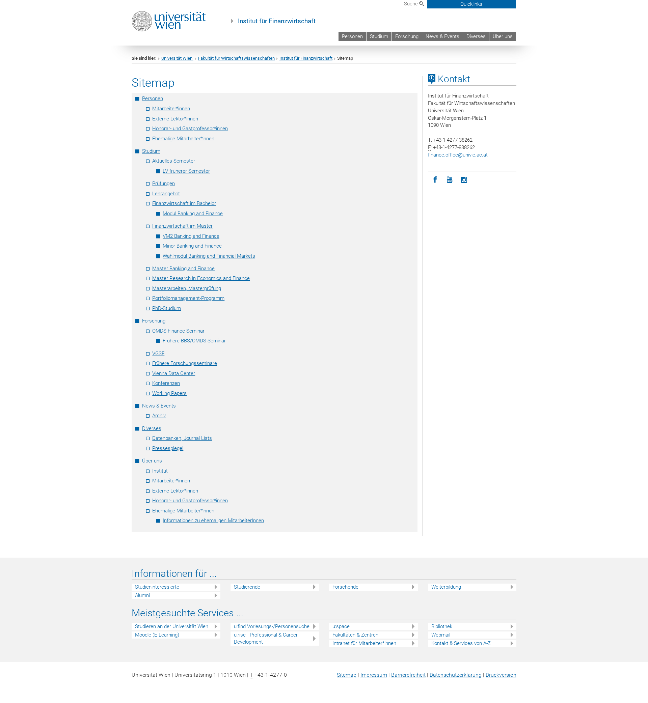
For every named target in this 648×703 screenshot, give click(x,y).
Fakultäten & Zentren (355, 635)
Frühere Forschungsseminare (184, 363)
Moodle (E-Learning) (157, 635)
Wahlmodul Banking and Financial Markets (209, 256)
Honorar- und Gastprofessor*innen (190, 128)
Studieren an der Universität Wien (171, 626)
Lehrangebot (166, 194)
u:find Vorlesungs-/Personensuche (271, 626)
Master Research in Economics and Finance (201, 278)
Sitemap (346, 675)
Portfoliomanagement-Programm (188, 298)
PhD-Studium (166, 308)
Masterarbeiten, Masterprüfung (186, 288)
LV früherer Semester (186, 171)
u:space (341, 626)
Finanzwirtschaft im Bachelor (184, 203)
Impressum (373, 675)
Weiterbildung (446, 587)
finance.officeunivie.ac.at (458, 155)
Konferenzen (166, 383)
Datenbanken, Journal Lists (182, 438)
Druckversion (501, 675)
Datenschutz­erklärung (456, 675)
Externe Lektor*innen (175, 119)
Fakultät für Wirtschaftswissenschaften (236, 58)
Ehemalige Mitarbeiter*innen (183, 139)
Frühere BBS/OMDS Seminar (194, 341)
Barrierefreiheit (408, 675)
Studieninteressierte (157, 587)
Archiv (159, 416)
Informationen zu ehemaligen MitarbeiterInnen (213, 520)
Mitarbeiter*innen (171, 109)
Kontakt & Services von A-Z (461, 643)
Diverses (476, 36)
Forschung (406, 36)
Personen (352, 36)
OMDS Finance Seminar (178, 331)
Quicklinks (471, 4)
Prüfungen (163, 183)
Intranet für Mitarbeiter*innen (364, 643)
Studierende (247, 587)
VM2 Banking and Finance (191, 236)
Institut (160, 471)
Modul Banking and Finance (193, 213)
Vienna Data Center (173, 373)
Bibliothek (441, 626)
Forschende (345, 587)
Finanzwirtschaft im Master (182, 226)
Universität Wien (177, 58)
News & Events (442, 36)
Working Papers (169, 393)
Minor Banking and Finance (192, 246)
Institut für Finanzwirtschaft (277, 21)
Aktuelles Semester (173, 161)
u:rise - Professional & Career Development (266, 638)
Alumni (142, 595)
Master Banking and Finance (183, 268)
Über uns (503, 36)
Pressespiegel (167, 448)
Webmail (440, 635)
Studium (379, 36)
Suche (411, 4)
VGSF (158, 353)
